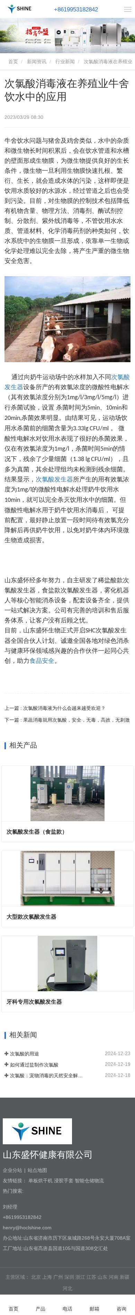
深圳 (69, 1277)
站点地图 (37, 1170)
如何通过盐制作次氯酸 (34, 1065)
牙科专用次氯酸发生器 (34, 1002)
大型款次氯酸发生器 (31, 917)
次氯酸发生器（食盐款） (37, 832)
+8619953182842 (76, 9)
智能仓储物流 (89, 1180)
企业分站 (12, 1170)
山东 (102, 1277)
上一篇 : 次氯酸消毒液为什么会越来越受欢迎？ (55, 708)
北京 (36, 1277)
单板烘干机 (40, 1180)
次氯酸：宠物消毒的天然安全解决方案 (48, 1075)
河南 (113, 1277)
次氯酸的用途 (24, 1053)
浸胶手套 (63, 1180)
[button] (63, 42)
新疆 (124, 1277)
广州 (58, 1277)
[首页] (19, 8)
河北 (67, 1288)
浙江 (80, 1277)
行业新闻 (65, 61)
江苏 (91, 1277)
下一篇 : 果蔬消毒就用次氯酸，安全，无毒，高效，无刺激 (67, 720)
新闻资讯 (36, 61)
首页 (12, 61)
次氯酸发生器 (54, 479)
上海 (47, 1277)
